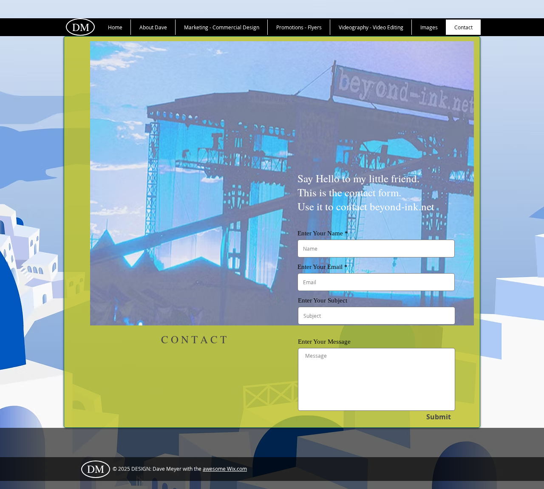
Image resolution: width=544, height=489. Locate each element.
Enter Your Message (324, 342)
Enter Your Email (320, 267)
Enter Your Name (320, 233)
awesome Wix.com (225, 468)
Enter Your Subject (322, 300)
